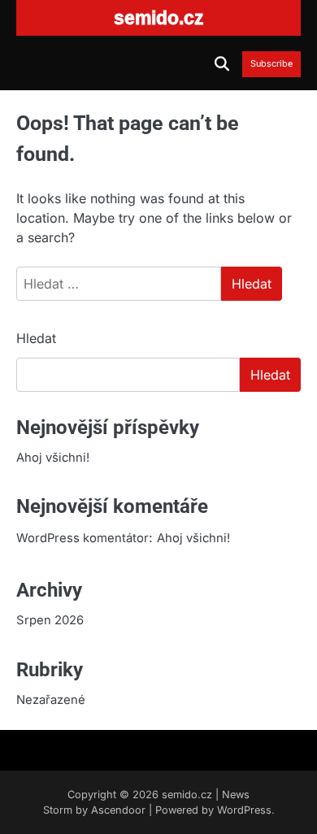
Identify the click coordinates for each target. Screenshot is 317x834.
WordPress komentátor (82, 538)
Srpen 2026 (50, 620)
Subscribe (271, 64)
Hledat (36, 338)
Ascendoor (118, 810)
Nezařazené (50, 700)
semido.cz (187, 794)
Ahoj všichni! (52, 457)
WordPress (244, 810)
